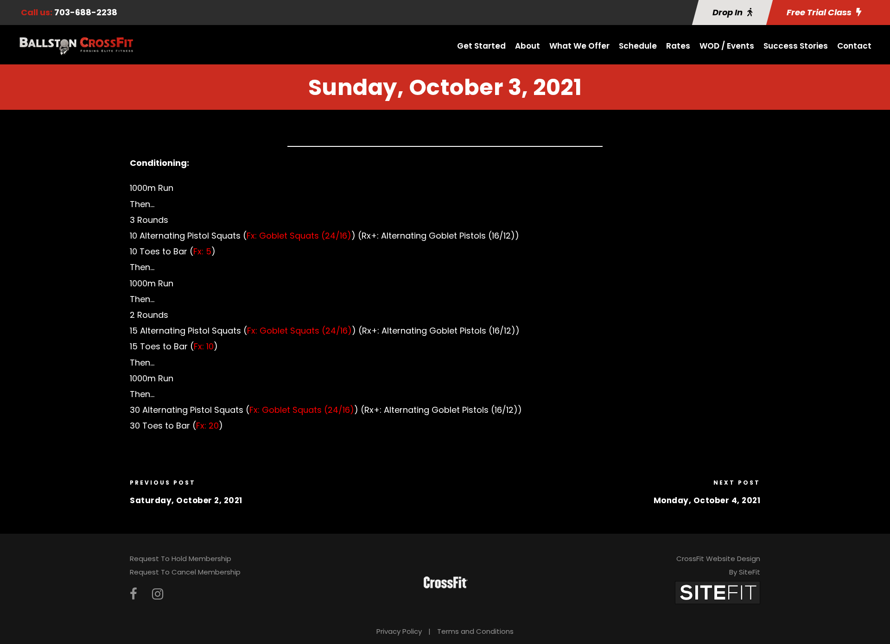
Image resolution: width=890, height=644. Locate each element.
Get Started (481, 45)
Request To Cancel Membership (185, 572)
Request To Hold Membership (180, 558)
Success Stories (795, 45)
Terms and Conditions (475, 631)
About (527, 45)
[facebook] (133, 594)
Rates (678, 45)
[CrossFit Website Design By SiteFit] (717, 592)
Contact (854, 45)
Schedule (638, 45)
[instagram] (157, 594)
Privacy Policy (399, 631)
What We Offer (579, 45)
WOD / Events (726, 45)
